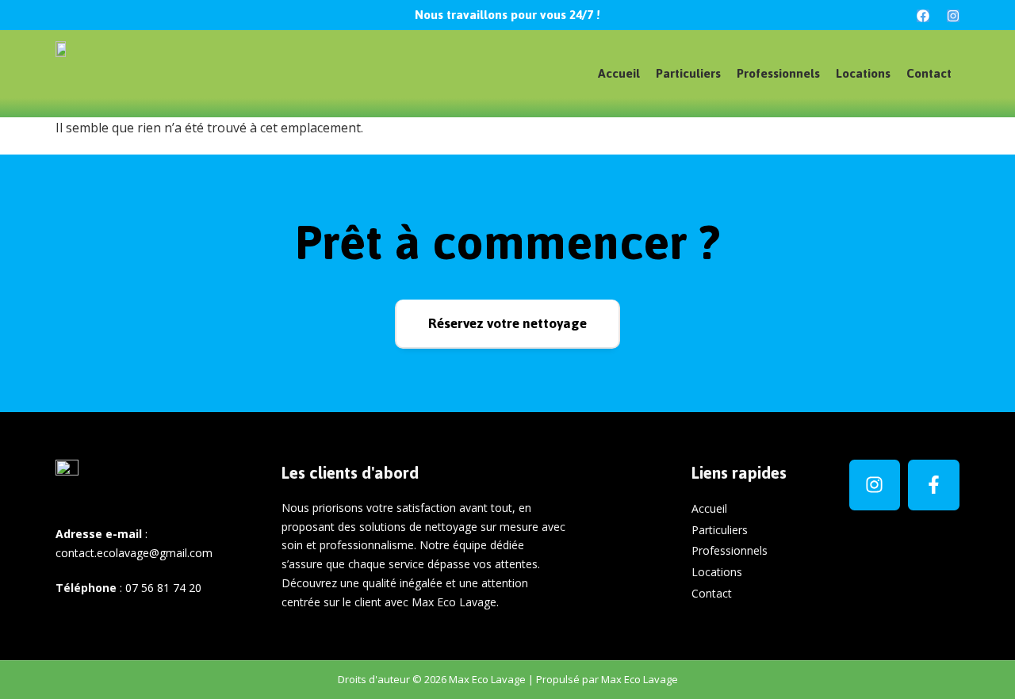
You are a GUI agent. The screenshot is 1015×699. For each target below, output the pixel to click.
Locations (863, 73)
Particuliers (688, 73)
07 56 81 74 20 (163, 587)
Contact (929, 73)
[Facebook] (923, 16)
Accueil (619, 73)
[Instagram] (953, 16)
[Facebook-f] (933, 485)
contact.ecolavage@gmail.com (134, 552)
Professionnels (778, 73)
